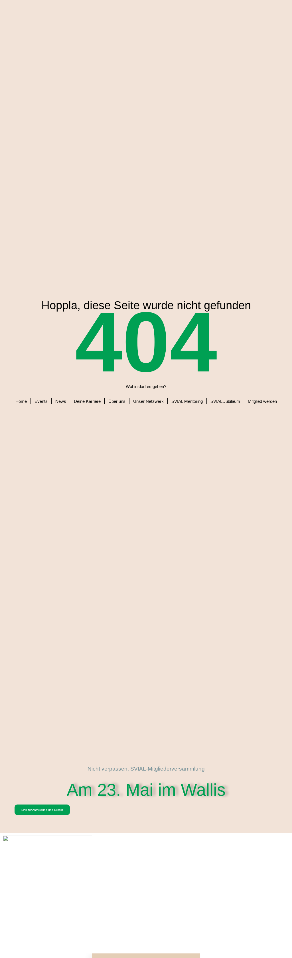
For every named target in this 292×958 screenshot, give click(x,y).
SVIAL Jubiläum (225, 401)
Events (41, 401)
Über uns (116, 401)
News (60, 401)
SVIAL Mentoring (187, 401)
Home (21, 401)
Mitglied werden (262, 401)
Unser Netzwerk (148, 401)
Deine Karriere (87, 401)
